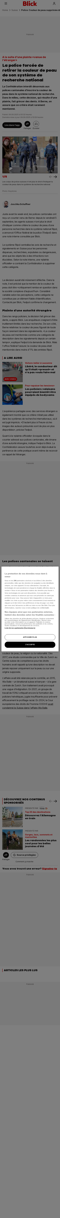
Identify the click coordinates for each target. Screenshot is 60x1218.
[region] (29, 609)
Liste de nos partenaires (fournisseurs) (20, 628)
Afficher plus (30, 637)
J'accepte (30, 645)
